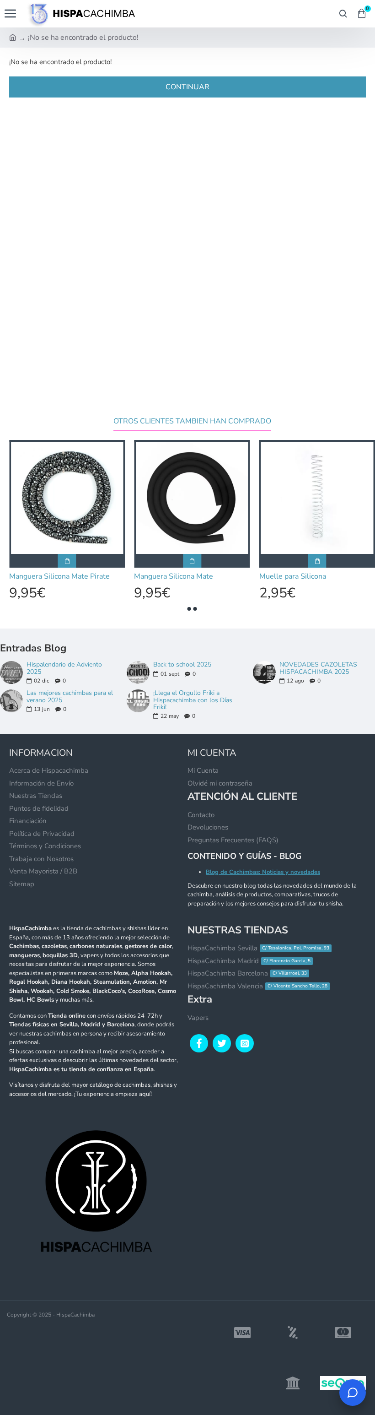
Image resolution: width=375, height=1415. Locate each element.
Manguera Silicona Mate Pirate (114, 576)
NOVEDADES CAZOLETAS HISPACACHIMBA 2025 (318, 668)
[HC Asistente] (352, 1392)
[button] (189, 609)
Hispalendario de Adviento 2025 (64, 668)
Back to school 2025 (182, 664)
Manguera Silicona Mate (228, 576)
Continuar (187, 87)
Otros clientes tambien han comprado (192, 421)
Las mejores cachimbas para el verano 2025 (70, 696)
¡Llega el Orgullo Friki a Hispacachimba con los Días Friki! (192, 699)
